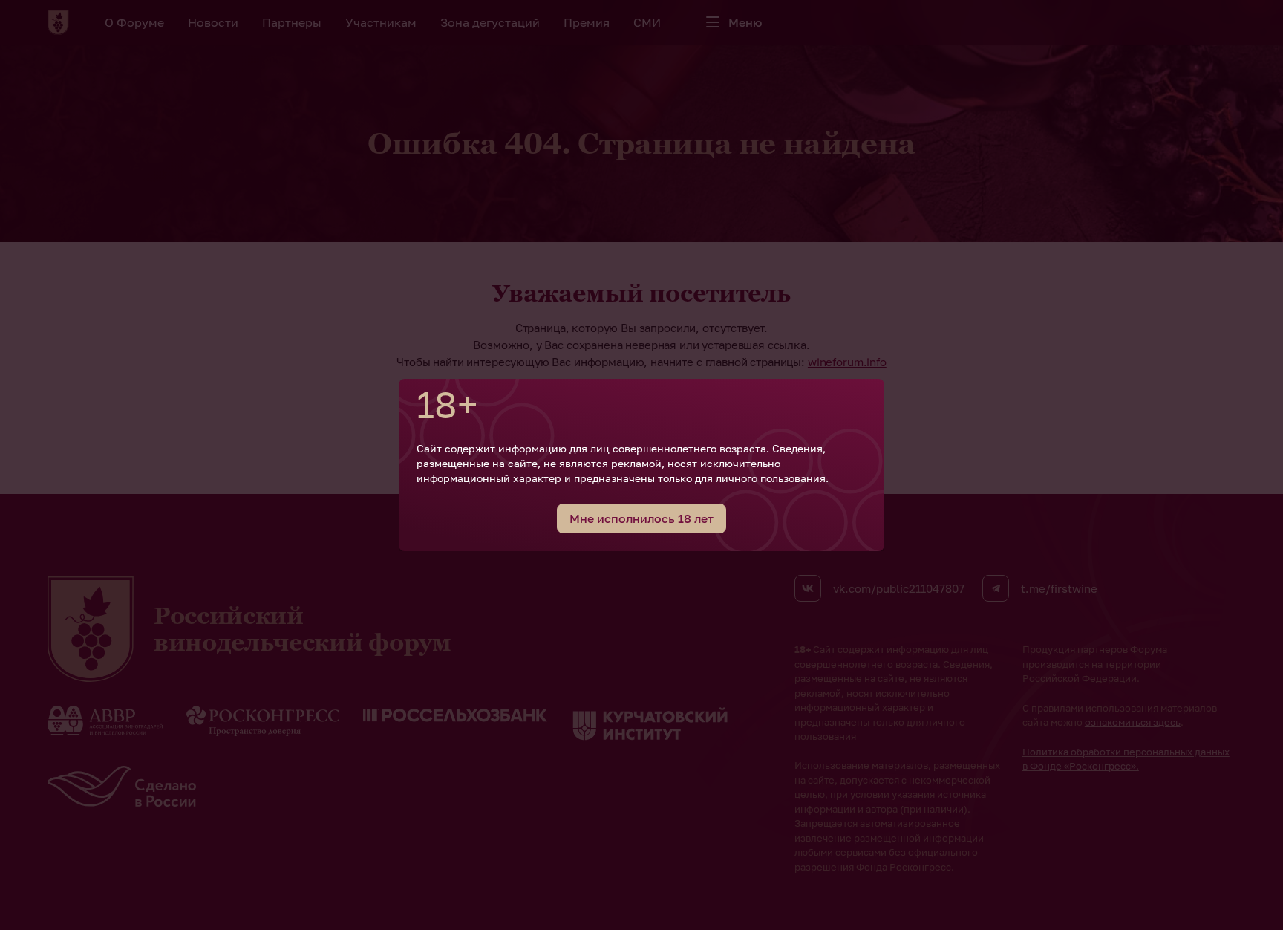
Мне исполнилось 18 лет (641, 518)
